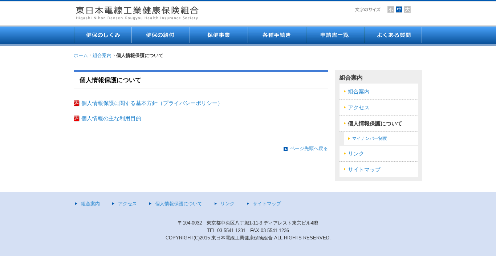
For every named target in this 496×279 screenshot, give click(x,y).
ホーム (81, 55)
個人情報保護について (375, 123)
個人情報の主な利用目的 (111, 118)
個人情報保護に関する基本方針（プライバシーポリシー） (152, 103)
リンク (356, 154)
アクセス (359, 107)
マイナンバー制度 (369, 138)
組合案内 (102, 55)
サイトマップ (364, 170)
